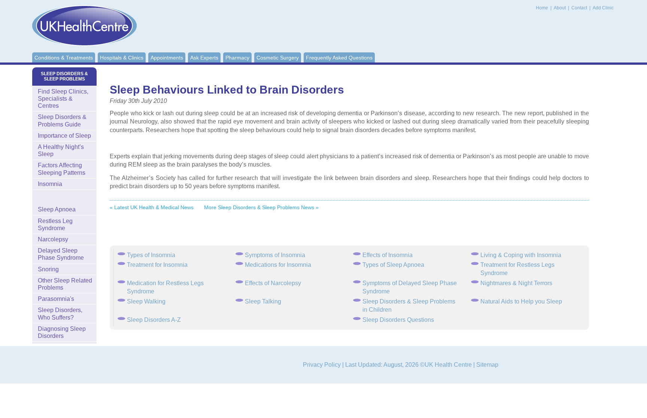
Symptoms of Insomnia (275, 255)
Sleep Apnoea (57, 209)
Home (542, 7)
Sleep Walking (146, 301)
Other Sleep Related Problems (65, 284)
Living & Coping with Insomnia (520, 255)
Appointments (167, 58)
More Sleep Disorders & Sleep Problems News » (261, 207)
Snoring (48, 269)
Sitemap (487, 364)
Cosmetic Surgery (277, 58)
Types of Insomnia (151, 255)
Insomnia (50, 184)
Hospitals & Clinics (121, 58)
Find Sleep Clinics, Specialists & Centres (63, 98)
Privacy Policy (322, 364)
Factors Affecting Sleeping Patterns (61, 169)
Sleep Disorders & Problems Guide (62, 120)
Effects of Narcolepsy (273, 283)
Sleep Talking (263, 301)
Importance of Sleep (64, 135)
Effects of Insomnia (387, 255)
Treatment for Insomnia (157, 265)
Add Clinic (603, 7)
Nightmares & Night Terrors (516, 283)
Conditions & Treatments (63, 58)
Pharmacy (237, 58)
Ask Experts (204, 58)
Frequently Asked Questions (339, 58)
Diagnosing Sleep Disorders (62, 332)
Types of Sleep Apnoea (393, 265)
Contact (579, 7)
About (560, 7)
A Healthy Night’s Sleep (61, 150)
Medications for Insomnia (278, 265)
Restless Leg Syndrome (55, 224)
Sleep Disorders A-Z (154, 320)
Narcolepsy (53, 239)
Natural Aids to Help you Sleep (521, 301)
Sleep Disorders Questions (398, 320)
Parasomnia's (56, 299)
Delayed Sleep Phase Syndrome (61, 254)
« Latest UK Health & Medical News (152, 207)
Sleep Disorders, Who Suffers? (60, 313)
